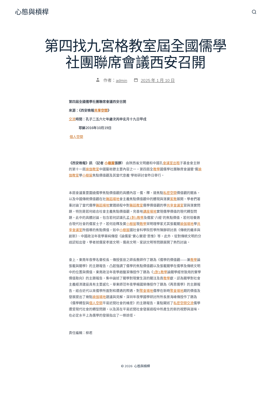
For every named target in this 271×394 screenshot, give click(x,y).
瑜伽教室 (92, 169)
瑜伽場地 (187, 224)
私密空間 (170, 193)
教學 (156, 169)
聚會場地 (146, 291)
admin (121, 80)
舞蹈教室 (136, 205)
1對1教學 (137, 217)
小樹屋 (110, 163)
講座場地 (150, 211)
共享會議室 (175, 205)
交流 (72, 119)
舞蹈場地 (112, 199)
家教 (173, 199)
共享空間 (101, 110)
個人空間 (76, 137)
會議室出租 (171, 163)
